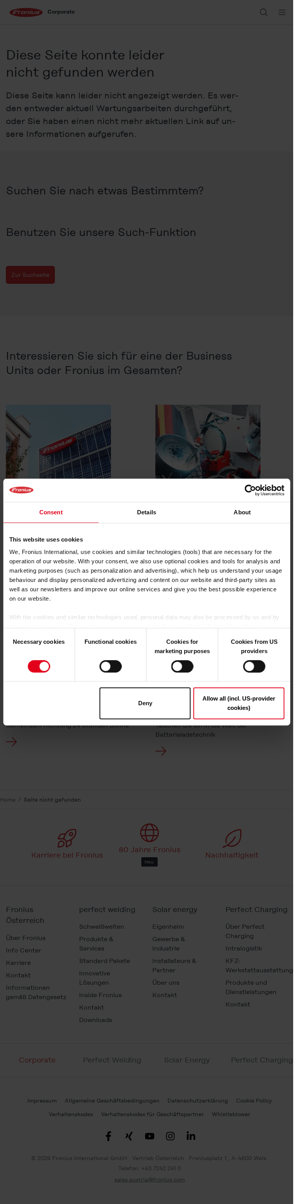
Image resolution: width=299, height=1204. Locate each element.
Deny (145, 703)
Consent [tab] (51, 512)
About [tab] (242, 512)
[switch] (110, 666)
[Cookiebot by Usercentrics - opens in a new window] (250, 490)
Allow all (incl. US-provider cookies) (238, 703)
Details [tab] (146, 512)
